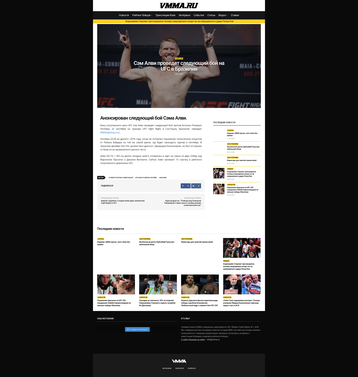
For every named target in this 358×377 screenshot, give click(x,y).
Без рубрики (233, 144)
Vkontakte (179, 368)
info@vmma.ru (213, 340)
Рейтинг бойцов (141, 15)
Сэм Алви (162, 177)
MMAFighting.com (110, 132)
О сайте (184, 340)
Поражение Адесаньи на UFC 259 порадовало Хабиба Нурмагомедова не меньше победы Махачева (242, 190)
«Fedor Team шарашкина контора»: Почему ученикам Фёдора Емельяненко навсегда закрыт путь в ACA (241, 303)
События (199, 15)
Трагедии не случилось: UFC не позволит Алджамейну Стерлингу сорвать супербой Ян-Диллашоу (157, 303)
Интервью (184, 15)
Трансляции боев (165, 15)
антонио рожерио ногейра (146, 177)
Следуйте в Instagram (139, 329)
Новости (124, 15)
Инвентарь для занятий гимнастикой (241, 160)
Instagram (166, 368)
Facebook (192, 368)
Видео (222, 15)
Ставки (235, 15)
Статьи (211, 15)
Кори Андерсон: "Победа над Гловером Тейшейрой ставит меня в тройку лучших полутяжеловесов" (182, 203)
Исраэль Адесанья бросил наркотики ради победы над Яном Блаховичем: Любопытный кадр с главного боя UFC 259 (199, 303)
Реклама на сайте (197, 340)
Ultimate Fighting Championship (121, 177)
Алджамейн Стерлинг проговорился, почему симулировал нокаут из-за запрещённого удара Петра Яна (179, 21)
